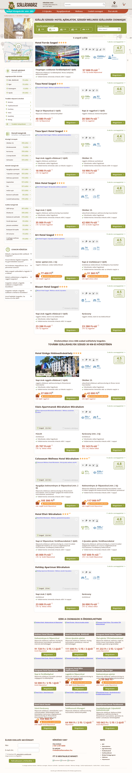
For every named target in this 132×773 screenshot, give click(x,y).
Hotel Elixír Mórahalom (48, 514)
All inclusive (17, 234)
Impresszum (106, 759)
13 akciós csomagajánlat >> (116, 458)
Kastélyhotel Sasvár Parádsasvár (109, 704)
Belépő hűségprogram (109, 755)
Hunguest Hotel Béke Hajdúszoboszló (74, 669)
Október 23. (17, 143)
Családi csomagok (95, 11)
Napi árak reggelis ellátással (52, 158)
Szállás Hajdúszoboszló (86, 765)
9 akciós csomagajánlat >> (116, 182)
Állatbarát (17, 213)
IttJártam (105, 757)
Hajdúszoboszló (13, 106)
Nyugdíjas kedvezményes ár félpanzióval (57, 486)
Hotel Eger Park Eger (104, 670)
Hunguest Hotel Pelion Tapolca (109, 634)
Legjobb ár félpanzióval (74, 674)
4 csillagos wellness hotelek (29, 765)
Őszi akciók (113, 11)
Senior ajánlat (46, 262)
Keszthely (11, 116)
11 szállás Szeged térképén (18, 58)
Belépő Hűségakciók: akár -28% (20, 11)
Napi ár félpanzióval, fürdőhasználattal (56, 541)
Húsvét (39, 434)
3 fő (64, 29)
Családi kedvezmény (17, 199)
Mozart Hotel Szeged (47, 286)
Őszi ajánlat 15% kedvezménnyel (109, 638)
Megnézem (117, 75)
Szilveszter (17, 160)
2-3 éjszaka (47, 11)
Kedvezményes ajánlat (105, 674)
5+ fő (87, 29)
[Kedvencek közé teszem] (76, 48)
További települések (19, 124)
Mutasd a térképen (71, 64)
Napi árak (43, 210)
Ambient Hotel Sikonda (44, 634)
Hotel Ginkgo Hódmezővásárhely (53, 353)
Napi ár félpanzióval (48, 111)
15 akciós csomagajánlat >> (116, 234)
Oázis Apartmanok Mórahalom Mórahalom (59, 406)
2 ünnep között (17, 156)
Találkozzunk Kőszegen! (75, 708)
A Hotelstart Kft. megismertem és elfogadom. (18, 755)
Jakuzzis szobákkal (17, 225)
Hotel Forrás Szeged (46, 42)
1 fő (42, 29)
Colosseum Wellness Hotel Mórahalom (57, 458)
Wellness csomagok (42, 765)
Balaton (10, 102)
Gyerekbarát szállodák (64, 765)
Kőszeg (10, 120)
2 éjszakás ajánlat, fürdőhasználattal (98, 541)
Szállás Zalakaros (105, 765)
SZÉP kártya (17, 208)
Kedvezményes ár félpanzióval (100, 485)
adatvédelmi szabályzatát (24, 754)
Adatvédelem (106, 746)
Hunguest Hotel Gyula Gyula (46, 670)
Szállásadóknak (107, 753)
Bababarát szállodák (17, 217)
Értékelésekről (106, 751)
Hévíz (9, 113)
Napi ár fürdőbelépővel (44, 674)
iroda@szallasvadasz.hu (50, 4)
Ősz (17, 186)
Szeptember (17, 182)
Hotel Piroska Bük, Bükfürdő (77, 634)
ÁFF (103, 744)
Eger (18, 84)
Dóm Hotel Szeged (45, 183)
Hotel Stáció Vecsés (42, 704)
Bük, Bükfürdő (18, 80)
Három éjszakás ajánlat (75, 638)
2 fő (53, 29)
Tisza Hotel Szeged (45, 83)
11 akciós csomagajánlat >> (116, 513)
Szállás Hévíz (96, 765)
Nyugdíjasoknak (63, 11)
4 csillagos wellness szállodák (17, 238)
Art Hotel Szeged (44, 234)
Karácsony (17, 151)
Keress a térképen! (114, 6)
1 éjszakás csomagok (17, 174)
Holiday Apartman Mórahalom (52, 567)
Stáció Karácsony (42, 708)
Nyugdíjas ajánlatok (17, 169)
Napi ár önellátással (94, 262)
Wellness (79, 11)
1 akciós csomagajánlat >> (116, 42)
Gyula (18, 93)
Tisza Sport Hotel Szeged (49, 131)
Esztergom (18, 88)
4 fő (76, 29)
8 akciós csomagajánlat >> (116, 130)
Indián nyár (17, 190)
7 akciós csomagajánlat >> (116, 83)
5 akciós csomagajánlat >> (116, 286)
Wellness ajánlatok (17, 178)
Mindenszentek (17, 147)
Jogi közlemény (106, 748)
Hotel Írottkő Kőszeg (73, 704)
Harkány (10, 109)
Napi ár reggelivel (93, 111)
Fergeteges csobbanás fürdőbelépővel (56, 70)
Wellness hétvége (75, 765)
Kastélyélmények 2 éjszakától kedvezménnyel (108, 709)
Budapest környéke (17, 230)
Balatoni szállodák (17, 195)
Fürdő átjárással (17, 221)
